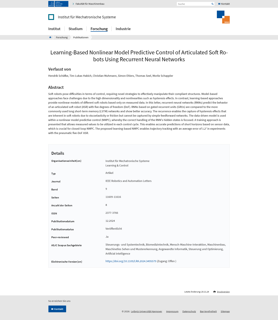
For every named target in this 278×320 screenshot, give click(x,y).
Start (212, 4)
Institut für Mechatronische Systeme (87, 17)
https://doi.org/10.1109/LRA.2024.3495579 (131, 261)
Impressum (172, 311)
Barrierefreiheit (208, 311)
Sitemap (225, 311)
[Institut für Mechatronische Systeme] (49, 37)
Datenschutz (189, 311)
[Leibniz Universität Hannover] (58, 4)
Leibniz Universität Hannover (146, 311)
